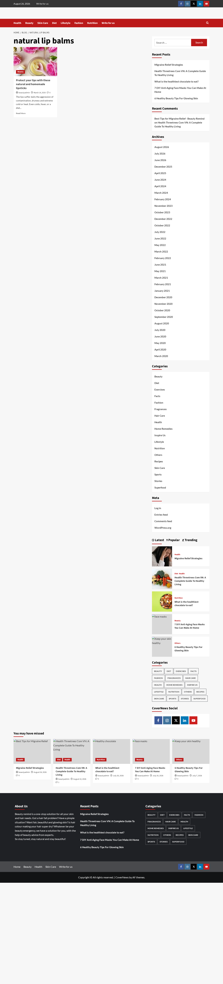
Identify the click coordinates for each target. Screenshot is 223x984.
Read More (20, 113)
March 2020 (161, 356)
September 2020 (163, 316)
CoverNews (122, 877)
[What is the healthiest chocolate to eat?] (162, 601)
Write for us (42, 3)
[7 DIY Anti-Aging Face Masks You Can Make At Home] (159, 616)
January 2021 (162, 290)
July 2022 (159, 231)
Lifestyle (65, 23)
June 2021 (160, 264)
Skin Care (42, 23)
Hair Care (159, 415)
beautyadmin (24, 92)
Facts (157, 396)
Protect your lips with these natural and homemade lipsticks (33, 84)
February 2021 (162, 284)
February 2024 (162, 199)
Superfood (160, 487)
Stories (158, 481)
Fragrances (160, 409)
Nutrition (92, 23)
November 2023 (163, 205)
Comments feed (163, 521)
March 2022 (161, 251)
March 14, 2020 (40, 92)
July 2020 (159, 329)
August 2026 (161, 147)
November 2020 (163, 303)
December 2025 (163, 166)
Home (17, 866)
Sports (158, 474)
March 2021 (161, 277)
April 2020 (160, 349)
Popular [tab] (174, 540)
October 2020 (162, 310)
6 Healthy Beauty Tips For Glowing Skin (176, 98)
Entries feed (161, 514)
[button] (207, 23)
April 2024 (160, 186)
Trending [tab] (190, 540)
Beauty (29, 23)
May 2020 (160, 343)
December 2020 (163, 297)
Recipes (158, 461)
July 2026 (159, 153)
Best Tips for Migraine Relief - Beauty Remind (179, 118)
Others (158, 454)
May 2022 (160, 245)
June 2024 (160, 179)
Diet (54, 23)
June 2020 (160, 336)
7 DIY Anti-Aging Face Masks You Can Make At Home (180, 89)
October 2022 (162, 225)
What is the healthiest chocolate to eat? (176, 81)
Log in (157, 508)
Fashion (78, 23)
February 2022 (162, 258)
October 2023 (162, 212)
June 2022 (160, 238)
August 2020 (161, 323)
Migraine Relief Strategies (168, 64)
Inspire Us (160, 435)
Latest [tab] (159, 540)
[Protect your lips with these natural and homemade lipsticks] (35, 61)
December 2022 (163, 218)
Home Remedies (163, 428)
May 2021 (160, 271)
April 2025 (160, 173)
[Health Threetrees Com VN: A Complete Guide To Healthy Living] (162, 578)
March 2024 (161, 192)
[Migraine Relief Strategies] (162, 555)
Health (17, 23)
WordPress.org (162, 527)
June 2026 (160, 160)
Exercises (159, 389)
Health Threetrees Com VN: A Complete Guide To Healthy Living (180, 73)
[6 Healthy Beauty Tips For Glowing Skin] (162, 640)
